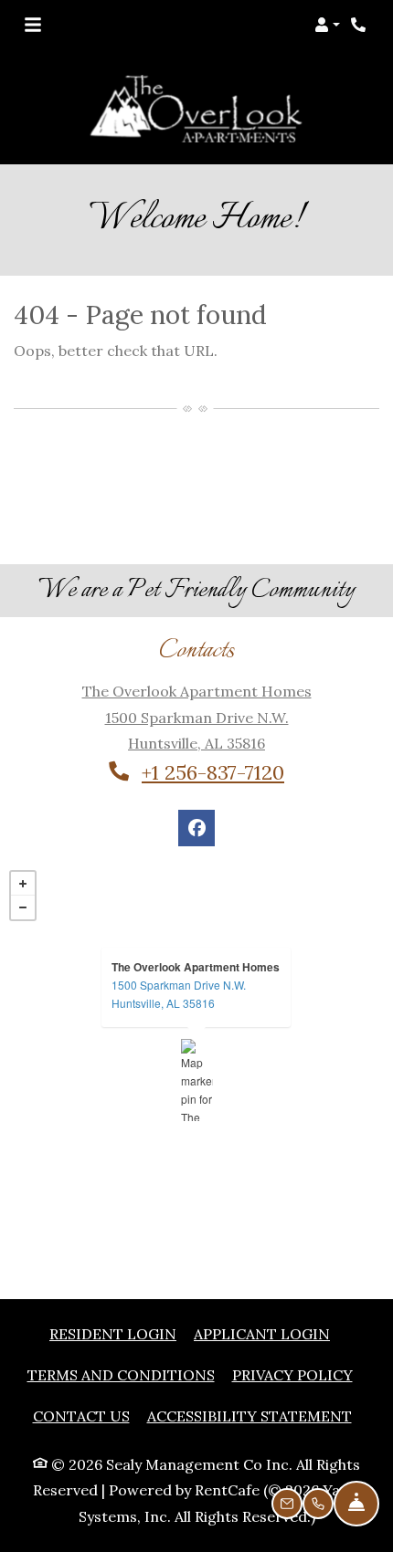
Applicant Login (262, 1333)
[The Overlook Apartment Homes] (197, 1080)
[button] (327, 24)
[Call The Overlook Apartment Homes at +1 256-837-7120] (360, 24)
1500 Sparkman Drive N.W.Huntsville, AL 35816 (179, 994)
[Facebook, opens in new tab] (196, 828)
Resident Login (112, 1333)
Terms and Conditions (121, 1374)
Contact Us (81, 1416)
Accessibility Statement (249, 1415)
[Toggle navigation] (33, 24)
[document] (196, 1080)
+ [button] (23, 884)
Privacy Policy (292, 1374)
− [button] (23, 907)
